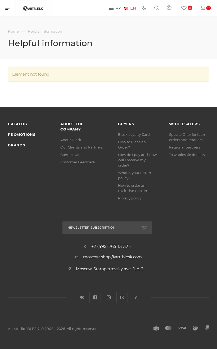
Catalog (17, 124)
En (133, 8)
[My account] (169, 8)
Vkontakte (81, 297)
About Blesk (70, 140)
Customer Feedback (77, 162)
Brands (16, 145)
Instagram (108, 297)
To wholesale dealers (187, 154)
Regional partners (184, 147)
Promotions (21, 134)
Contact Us (69, 154)
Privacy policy (130, 198)
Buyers (126, 124)
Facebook (95, 297)
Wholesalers (184, 124)
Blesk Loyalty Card (134, 134)
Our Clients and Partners (81, 147)
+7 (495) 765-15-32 (109, 247)
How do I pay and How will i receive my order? (137, 159)
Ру (118, 8)
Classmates (135, 297)
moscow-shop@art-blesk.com (112, 256)
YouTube (122, 297)
